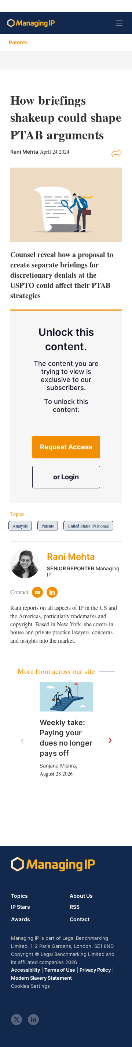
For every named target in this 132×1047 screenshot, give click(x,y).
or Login (66, 477)
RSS (75, 906)
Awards (20, 919)
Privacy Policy (95, 970)
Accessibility (25, 970)
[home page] (31, 23)
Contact (79, 919)
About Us (81, 896)
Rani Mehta (71, 556)
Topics (19, 896)
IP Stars (20, 906)
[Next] (109, 740)
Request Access (66, 447)
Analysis (20, 526)
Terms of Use (59, 970)
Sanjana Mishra (58, 765)
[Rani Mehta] (28, 563)
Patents (18, 42)
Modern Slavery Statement (41, 978)
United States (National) (88, 526)
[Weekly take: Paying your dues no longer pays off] (66, 697)
